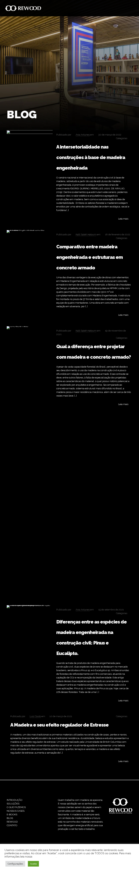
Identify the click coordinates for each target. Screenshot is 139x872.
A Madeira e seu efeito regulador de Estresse (59, 725)
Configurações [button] (15, 863)
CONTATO (12, 825)
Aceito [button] (33, 863)
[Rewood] (23, 8)
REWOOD (12, 821)
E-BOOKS (12, 814)
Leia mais (123, 218)
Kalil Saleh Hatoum (86, 234)
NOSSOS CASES (15, 811)
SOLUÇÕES (13, 803)
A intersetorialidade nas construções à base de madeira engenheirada (90, 157)
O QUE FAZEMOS (16, 807)
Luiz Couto (35, 716)
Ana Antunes (83, 134)
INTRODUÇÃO (14, 800)
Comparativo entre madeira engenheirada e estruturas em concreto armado (89, 257)
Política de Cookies (44, 856)
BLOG (10, 818)
